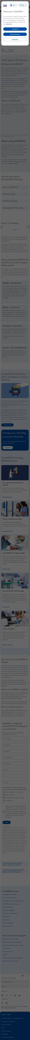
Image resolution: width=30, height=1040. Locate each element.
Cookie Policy (8, 24)
